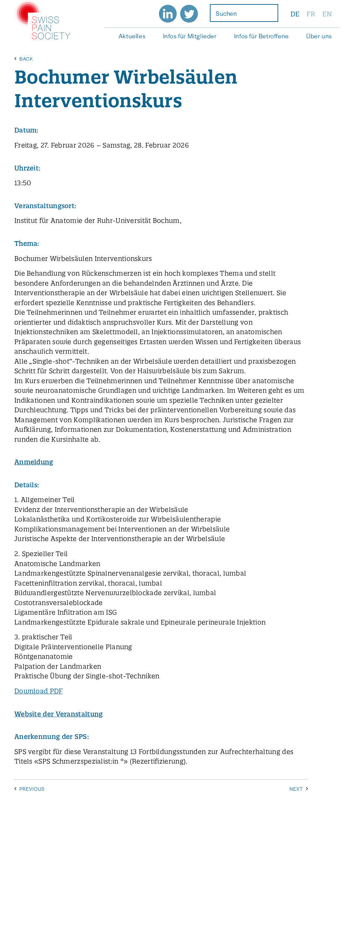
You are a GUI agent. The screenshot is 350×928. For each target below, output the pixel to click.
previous (31, 788)
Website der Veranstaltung (58, 714)
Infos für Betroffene (261, 36)
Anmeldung (33, 462)
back (26, 58)
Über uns (319, 36)
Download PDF (38, 691)
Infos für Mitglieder (190, 36)
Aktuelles (132, 36)
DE (295, 14)
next (296, 788)
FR (311, 14)
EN (327, 14)
